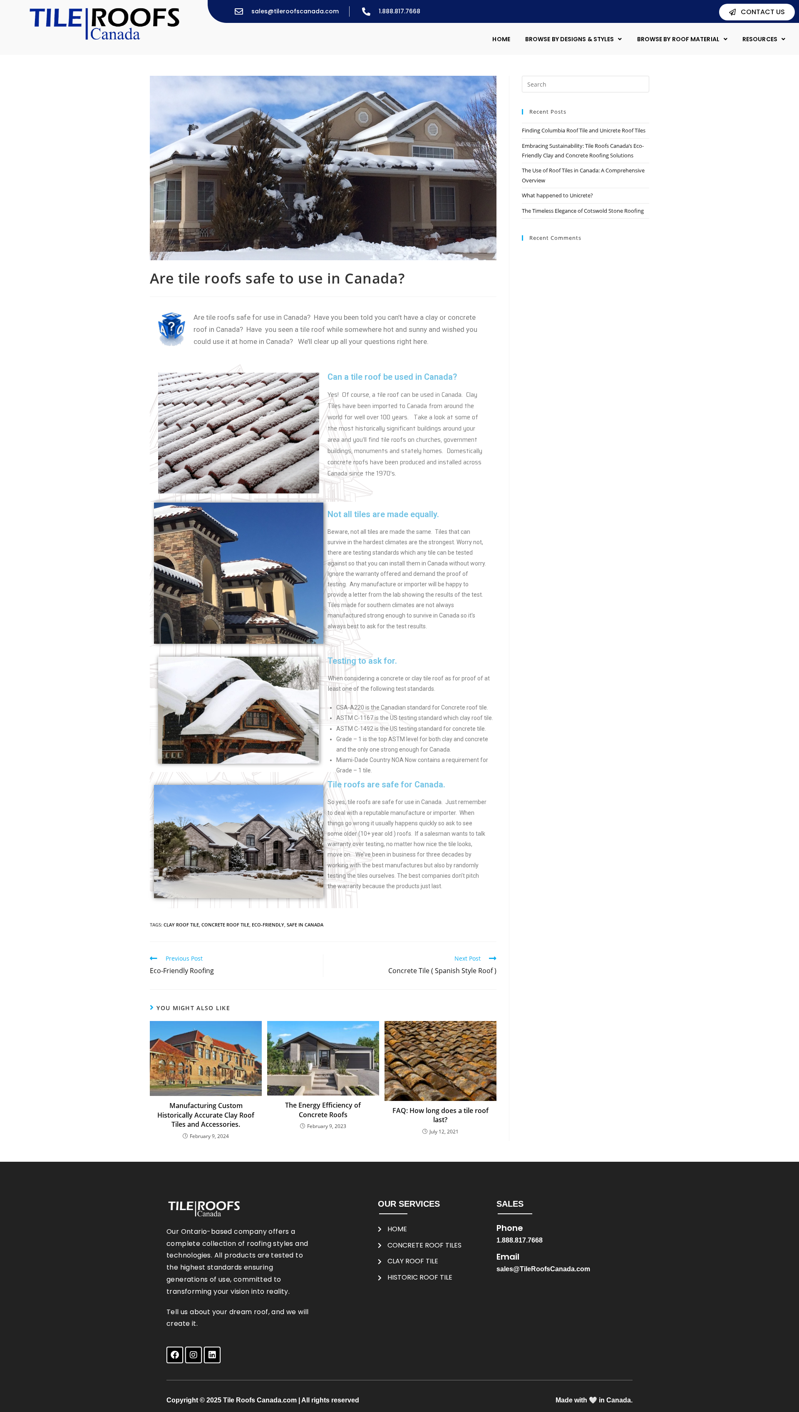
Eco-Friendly (268, 924)
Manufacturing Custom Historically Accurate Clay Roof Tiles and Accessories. (205, 1115)
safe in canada (305, 924)
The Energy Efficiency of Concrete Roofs (323, 1110)
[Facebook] (174, 1355)
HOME (501, 39)
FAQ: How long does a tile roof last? (440, 1115)
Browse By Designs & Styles (569, 39)
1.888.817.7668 (519, 1240)
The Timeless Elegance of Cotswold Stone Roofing (583, 210)
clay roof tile (181, 924)
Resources (759, 39)
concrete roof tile (225, 924)
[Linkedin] (212, 1355)
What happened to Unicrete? (557, 195)
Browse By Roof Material (678, 39)
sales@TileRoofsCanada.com (543, 1269)
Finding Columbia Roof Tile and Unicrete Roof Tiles (583, 130)
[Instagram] (193, 1355)
